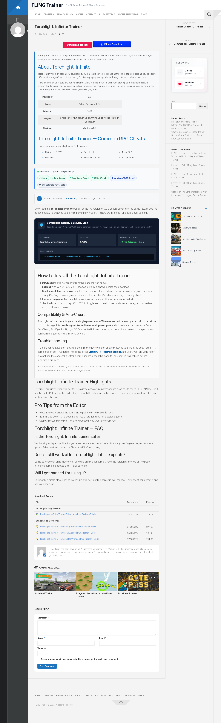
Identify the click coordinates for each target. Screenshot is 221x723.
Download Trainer (77, 44)
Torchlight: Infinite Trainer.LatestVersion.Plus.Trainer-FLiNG (69, 539)
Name (41, 638)
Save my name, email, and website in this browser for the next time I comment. (80, 659)
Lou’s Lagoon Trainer (181, 139)
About (79, 14)
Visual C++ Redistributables (105, 351)
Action (46, 34)
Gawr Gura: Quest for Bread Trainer (187, 132)
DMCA (144, 14)
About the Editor (128, 14)
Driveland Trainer (43, 593)
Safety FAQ (109, 14)
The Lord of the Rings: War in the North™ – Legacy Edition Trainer (189, 156)
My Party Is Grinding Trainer (184, 122)
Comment (43, 618)
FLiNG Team (177, 153)
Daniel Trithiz (70, 198)
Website (41, 648)
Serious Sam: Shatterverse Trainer (187, 135)
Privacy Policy (65, 14)
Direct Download (113, 44)
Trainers (48, 14)
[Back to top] (121, 702)
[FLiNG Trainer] (17, 7)
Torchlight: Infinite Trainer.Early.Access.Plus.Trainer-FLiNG (68, 526)
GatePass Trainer (127, 593)
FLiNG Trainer (47, 5)
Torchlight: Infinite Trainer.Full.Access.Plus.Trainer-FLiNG (68, 514)
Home (37, 14)
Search (174, 101)
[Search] (208, 14)
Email (102, 638)
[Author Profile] (17, 29)
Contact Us (93, 14)
